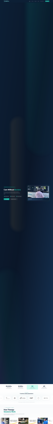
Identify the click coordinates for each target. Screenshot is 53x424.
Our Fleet (32, 1)
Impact (38, 1)
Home (29, 1)
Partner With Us (42, 1)
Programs (36, 1)
